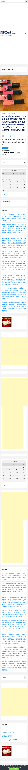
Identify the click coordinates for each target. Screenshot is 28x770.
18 (6, 185)
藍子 (11, 136)
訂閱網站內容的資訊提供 (8, 732)
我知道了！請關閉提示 (14, 769)
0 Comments (23, 136)
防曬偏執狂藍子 (6, 32)
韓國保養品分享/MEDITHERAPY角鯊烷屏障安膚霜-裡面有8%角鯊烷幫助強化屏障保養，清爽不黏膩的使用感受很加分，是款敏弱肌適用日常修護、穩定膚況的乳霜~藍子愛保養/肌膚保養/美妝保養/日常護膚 (14, 280)
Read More (5, 148)
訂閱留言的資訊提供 (7, 736)
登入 (3, 728)
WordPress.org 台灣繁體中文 (9, 740)
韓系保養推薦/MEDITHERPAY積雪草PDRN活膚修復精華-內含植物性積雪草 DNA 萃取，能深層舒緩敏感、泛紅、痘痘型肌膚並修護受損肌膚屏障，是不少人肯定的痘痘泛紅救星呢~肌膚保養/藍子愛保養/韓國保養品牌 (14, 243)
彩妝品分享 (5, 113)
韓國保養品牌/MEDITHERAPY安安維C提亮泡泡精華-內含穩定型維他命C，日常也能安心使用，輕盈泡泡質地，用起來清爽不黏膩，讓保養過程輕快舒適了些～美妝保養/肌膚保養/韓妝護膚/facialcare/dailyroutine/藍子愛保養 (14, 266)
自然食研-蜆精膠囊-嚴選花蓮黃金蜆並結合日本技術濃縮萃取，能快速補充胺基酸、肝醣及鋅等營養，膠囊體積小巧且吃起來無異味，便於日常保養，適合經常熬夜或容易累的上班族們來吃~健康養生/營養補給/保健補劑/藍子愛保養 (14, 229)
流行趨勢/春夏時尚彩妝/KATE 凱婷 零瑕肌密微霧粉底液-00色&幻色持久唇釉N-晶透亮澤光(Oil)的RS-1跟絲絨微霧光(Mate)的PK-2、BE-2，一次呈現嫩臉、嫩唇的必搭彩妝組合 (14, 124)
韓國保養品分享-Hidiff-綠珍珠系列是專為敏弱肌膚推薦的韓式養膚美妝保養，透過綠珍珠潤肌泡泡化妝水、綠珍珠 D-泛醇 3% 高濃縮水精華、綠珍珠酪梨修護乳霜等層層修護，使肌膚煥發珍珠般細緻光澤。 (14, 307)
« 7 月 (3, 194)
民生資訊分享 (11, 113)
